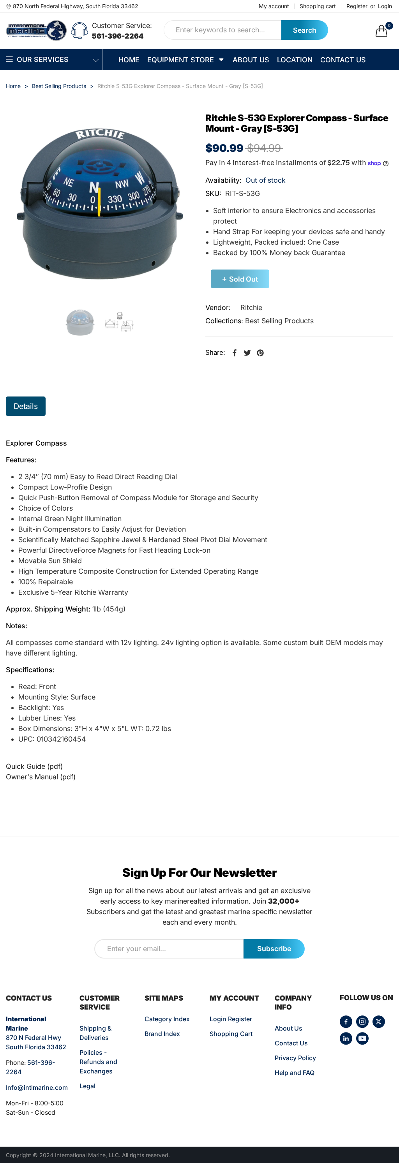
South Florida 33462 (36, 1047)
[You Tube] (362, 1038)
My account (274, 6)
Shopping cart (318, 6)
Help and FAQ (294, 1073)
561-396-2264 (118, 36)
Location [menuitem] (294, 60)
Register (356, 6)
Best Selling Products (279, 321)
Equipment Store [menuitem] (180, 60)
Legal (87, 1086)
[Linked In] (346, 1038)
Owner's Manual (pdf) (41, 777)
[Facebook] (346, 1021)
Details (26, 406)
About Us (288, 1028)
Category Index (167, 1019)
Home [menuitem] (128, 60)
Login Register (231, 1019)
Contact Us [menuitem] (343, 60)
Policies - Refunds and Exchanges (98, 1061)
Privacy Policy (295, 1058)
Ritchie (251, 307)
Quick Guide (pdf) (34, 766)
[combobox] (222, 30)
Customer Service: (122, 25)
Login (385, 6)
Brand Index (162, 1034)
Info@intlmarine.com (37, 1087)
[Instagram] (362, 1021)
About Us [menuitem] (251, 60)
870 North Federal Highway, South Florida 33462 (75, 6)
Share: (215, 352)
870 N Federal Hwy (33, 1037)
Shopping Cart (231, 1034)
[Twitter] (379, 1021)
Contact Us (291, 1043)
